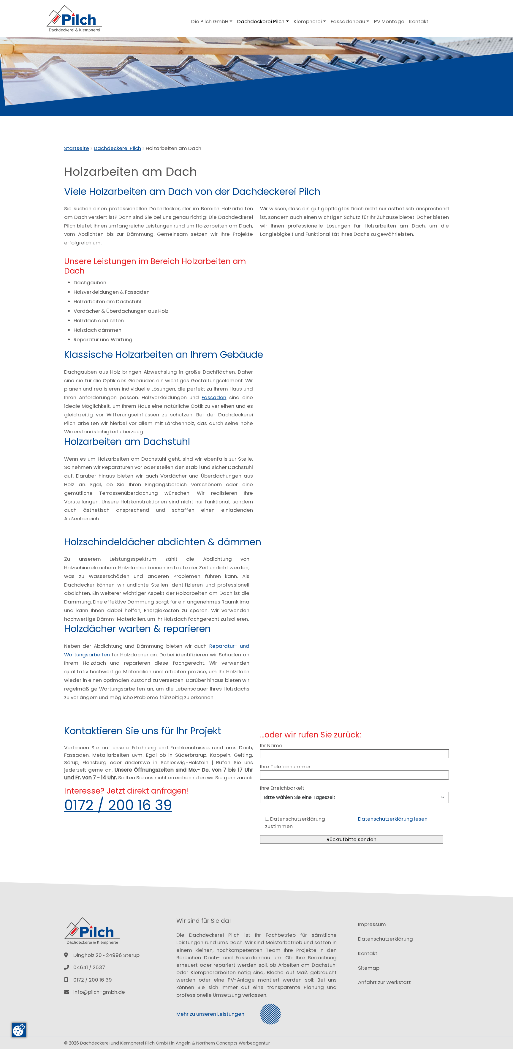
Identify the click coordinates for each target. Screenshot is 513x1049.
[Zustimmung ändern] (19, 1030)
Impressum (372, 924)
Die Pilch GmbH (209, 21)
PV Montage (389, 21)
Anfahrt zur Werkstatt (384, 982)
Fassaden (214, 397)
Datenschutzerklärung (385, 938)
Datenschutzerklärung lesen (393, 818)
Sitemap (368, 967)
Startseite (76, 148)
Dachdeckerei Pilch (260, 21)
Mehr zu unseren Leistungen (210, 1014)
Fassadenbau (348, 21)
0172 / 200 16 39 (118, 805)
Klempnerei (308, 21)
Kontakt (418, 21)
